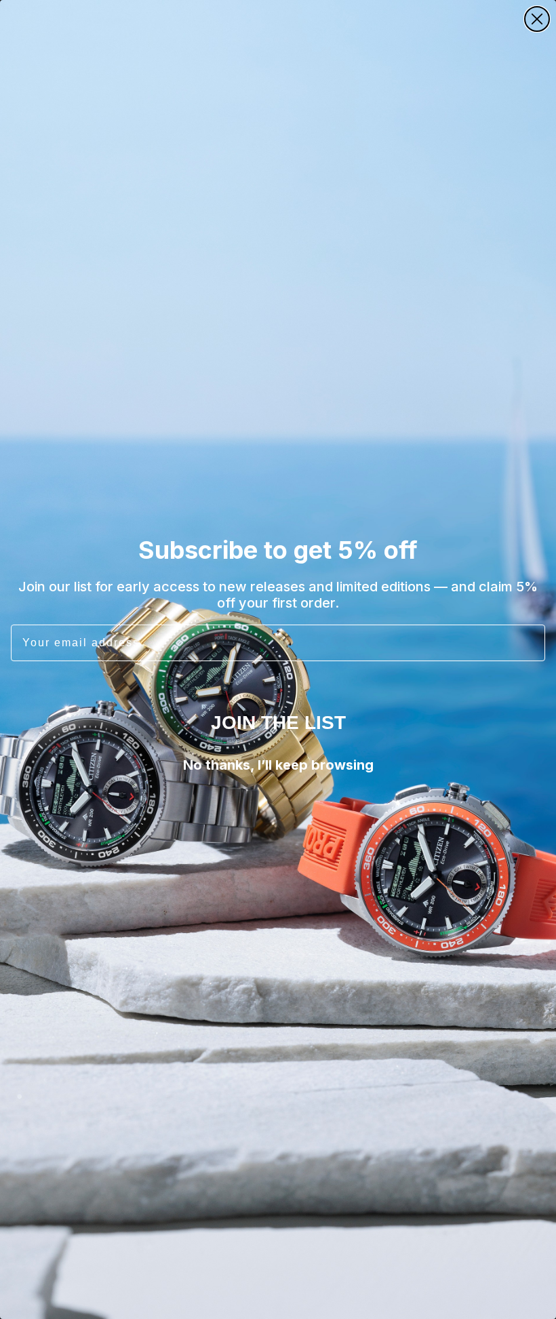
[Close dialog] (537, 19)
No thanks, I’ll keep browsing (278, 765)
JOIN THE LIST (278, 722)
